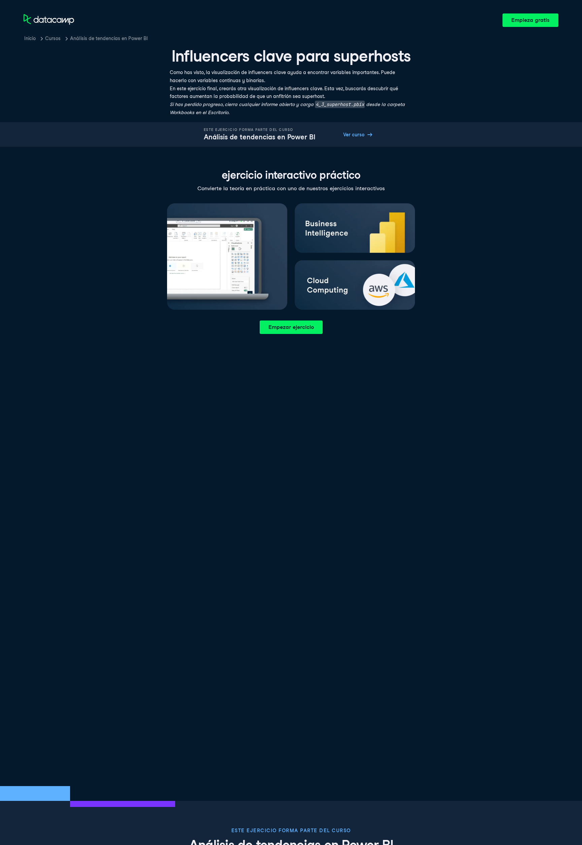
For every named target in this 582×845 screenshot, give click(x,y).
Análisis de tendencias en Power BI (109, 38)
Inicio (30, 38)
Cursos (53, 38)
